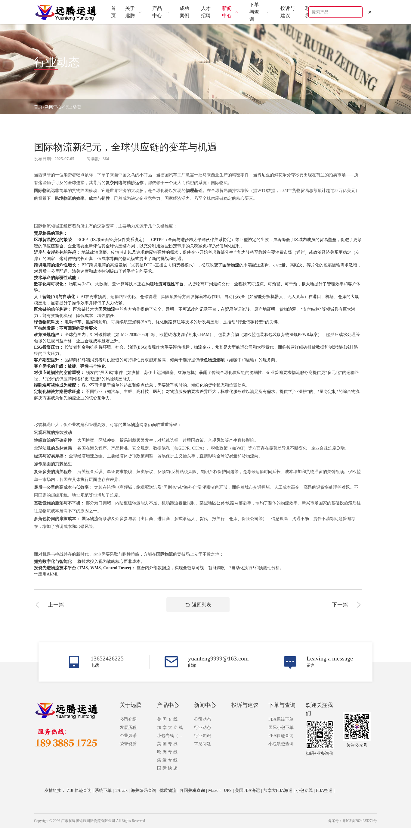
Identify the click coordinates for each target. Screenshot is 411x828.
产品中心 (168, 705)
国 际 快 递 (167, 768)
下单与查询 (281, 705)
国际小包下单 (281, 727)
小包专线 (304, 790)
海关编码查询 (143, 790)
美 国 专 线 (167, 719)
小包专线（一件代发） (171, 735)
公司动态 (202, 719)
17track (121, 790)
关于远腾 (130, 705)
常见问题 (202, 744)
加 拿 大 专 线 (170, 727)
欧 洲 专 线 (167, 752)
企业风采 (128, 735)
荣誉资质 (128, 744)
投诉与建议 (244, 705)
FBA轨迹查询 (280, 735)
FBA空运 (324, 790)
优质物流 (167, 790)
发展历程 (128, 727)
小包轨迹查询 (281, 744)
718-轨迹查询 (79, 790)
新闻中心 (53, 107)
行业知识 (202, 735)
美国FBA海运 (247, 790)
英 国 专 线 (167, 744)
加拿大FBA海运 (277, 790)
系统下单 (103, 790)
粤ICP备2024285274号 (359, 821)
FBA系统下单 (280, 719)
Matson (214, 790)
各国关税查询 (192, 790)
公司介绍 (128, 719)
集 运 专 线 (167, 760)
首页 (38, 107)
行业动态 (72, 107)
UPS (228, 790)
